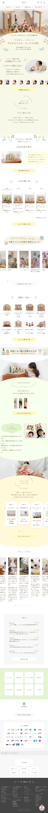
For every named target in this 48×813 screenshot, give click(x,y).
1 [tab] (7, 281)
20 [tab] (41, 281)
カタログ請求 (24, 762)
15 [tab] (32, 281)
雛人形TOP (8, 7)
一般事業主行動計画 (38, 796)
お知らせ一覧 (24, 659)
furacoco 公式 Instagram (24, 714)
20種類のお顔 (27, 7)
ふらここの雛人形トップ (5, 786)
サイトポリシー (37, 802)
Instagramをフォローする (24, 284)
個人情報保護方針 (38, 799)
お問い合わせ (24, 772)
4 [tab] (13, 281)
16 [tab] (34, 281)
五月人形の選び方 (15, 794)
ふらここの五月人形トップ (17, 786)
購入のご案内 (24, 768)
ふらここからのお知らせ (39, 793)
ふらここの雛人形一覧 (24, 224)
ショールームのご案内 (29, 677)
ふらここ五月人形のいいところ (17, 797)
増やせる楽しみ (3, 800)
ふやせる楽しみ (29, 689)
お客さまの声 (15, 804)
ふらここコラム (26, 791)
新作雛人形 (3, 791)
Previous (2, 82)
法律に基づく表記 (38, 798)
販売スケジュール (14, 768)
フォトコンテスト (16, 806)
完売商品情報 (3, 801)
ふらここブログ (26, 792)
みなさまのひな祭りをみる (24, 413)
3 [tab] (11, 281)
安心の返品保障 (19, 689)
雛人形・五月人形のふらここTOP (6, 753)
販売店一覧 (39, 677)
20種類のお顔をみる (24, 90)
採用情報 (36, 804)
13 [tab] (28, 281)
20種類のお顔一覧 (4, 789)
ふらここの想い (9, 677)
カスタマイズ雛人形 (9, 689)
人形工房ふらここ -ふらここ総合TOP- (40, 787)
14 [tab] (30, 281)
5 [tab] (14, 281)
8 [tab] (20, 281)
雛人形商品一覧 (3, 788)
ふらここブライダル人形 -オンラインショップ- (40, 790)
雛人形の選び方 (38, 7)
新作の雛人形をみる (24, 170)
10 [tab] (23, 281)
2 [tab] (9, 281)
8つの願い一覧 (15, 789)
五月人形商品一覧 (15, 788)
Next (46, 82)
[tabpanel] (24, 261)
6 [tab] (16, 281)
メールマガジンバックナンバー (29, 794)
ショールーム (34, 768)
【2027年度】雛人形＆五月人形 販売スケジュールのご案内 (24, 9)
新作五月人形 (15, 791)
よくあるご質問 (34, 772)
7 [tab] (18, 281)
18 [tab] (37, 281)
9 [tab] (21, 281)
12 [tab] (27, 281)
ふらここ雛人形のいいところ (5, 798)
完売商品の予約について (28, 800)
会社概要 (36, 795)
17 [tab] (35, 281)
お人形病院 (39, 689)
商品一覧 (18, 7)
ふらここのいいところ (24, 536)
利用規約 (36, 801)
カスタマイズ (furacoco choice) (6, 794)
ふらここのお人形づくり (28, 789)
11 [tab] (25, 281)
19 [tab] (39, 281)
